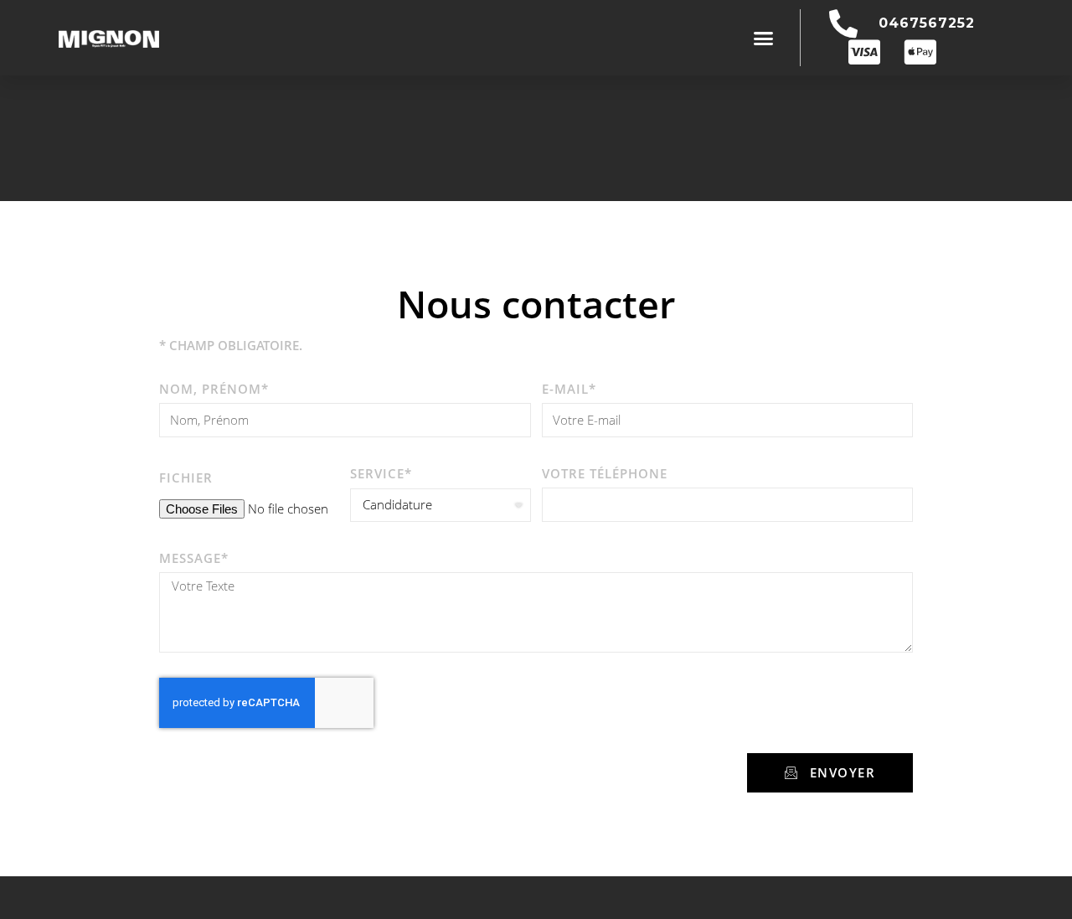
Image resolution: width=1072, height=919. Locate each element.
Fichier (186, 477)
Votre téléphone (604, 473)
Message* (194, 558)
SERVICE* (381, 473)
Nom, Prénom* (214, 388)
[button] (764, 38)
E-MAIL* (569, 388)
